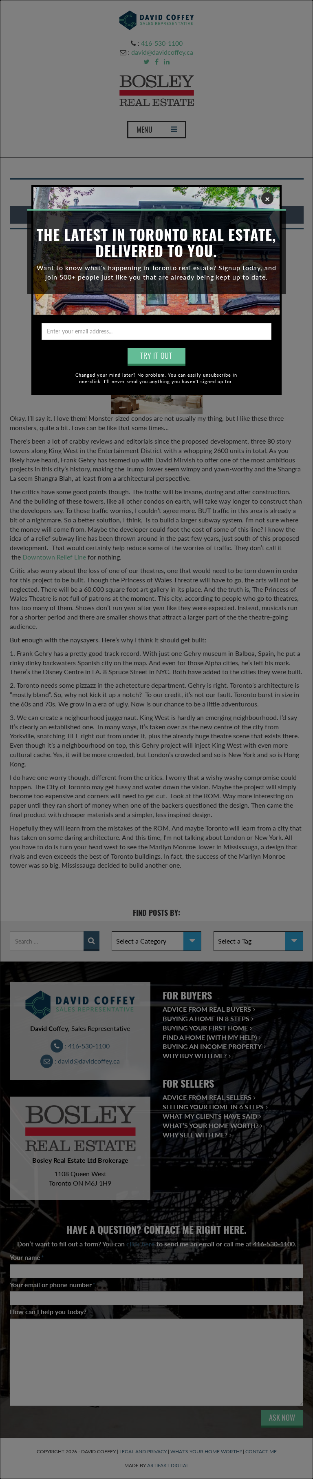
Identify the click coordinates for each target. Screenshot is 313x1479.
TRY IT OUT (156, 356)
